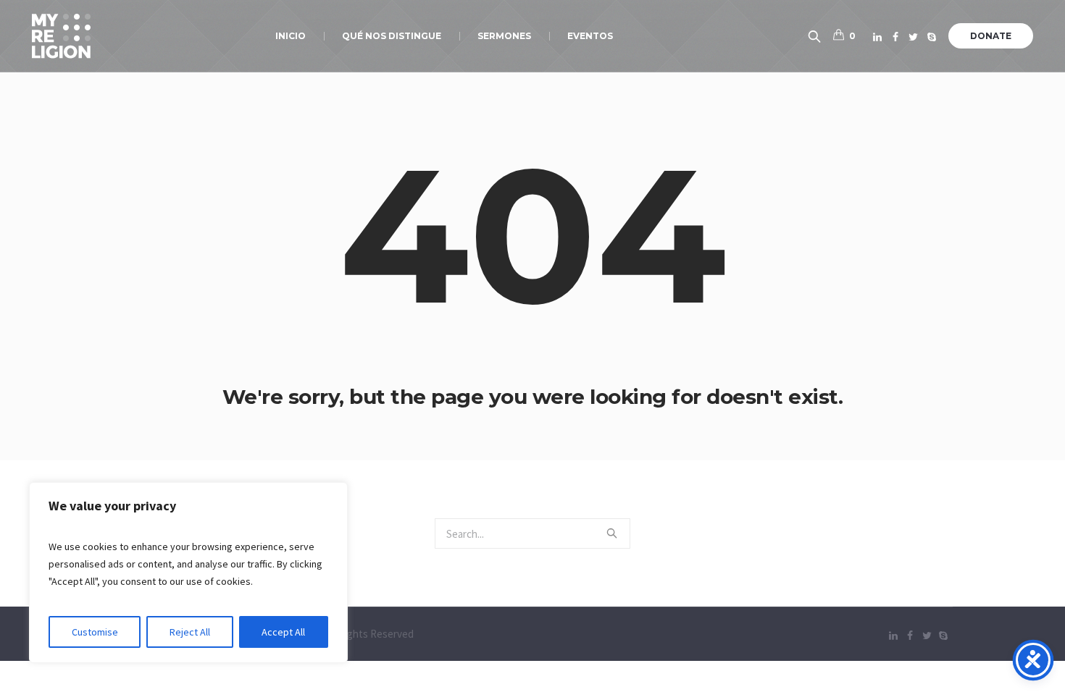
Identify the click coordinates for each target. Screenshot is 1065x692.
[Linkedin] (877, 37)
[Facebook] (895, 37)
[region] (188, 572)
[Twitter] (913, 37)
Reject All (190, 631)
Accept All (283, 631)
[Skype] (931, 37)
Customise (95, 631)
